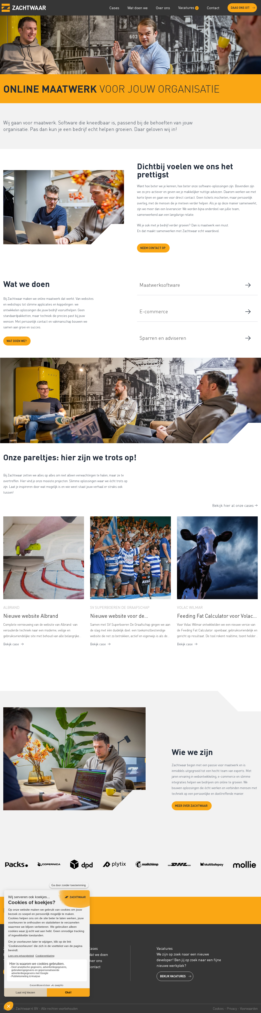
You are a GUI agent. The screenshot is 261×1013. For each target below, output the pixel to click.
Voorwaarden (249, 1008)
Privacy (232, 1008)
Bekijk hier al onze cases (233, 505)
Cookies (218, 1008)
